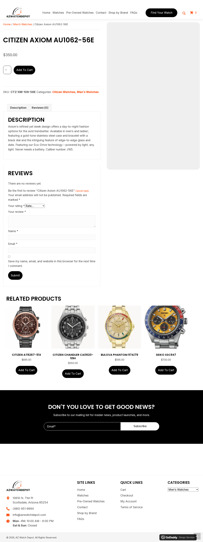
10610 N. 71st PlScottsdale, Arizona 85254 (30, 500)
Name (13, 231)
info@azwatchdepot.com (29, 514)
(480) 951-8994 (23, 508)
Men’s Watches (22, 24)
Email (12, 243)
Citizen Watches (63, 92)
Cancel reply (82, 190)
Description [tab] (18, 107)
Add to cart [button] (26, 370)
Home (7, 24)
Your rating (16, 206)
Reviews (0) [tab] (40, 107)
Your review (17, 211)
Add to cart (24, 70)
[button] (140, 426)
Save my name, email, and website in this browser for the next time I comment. (51, 264)
